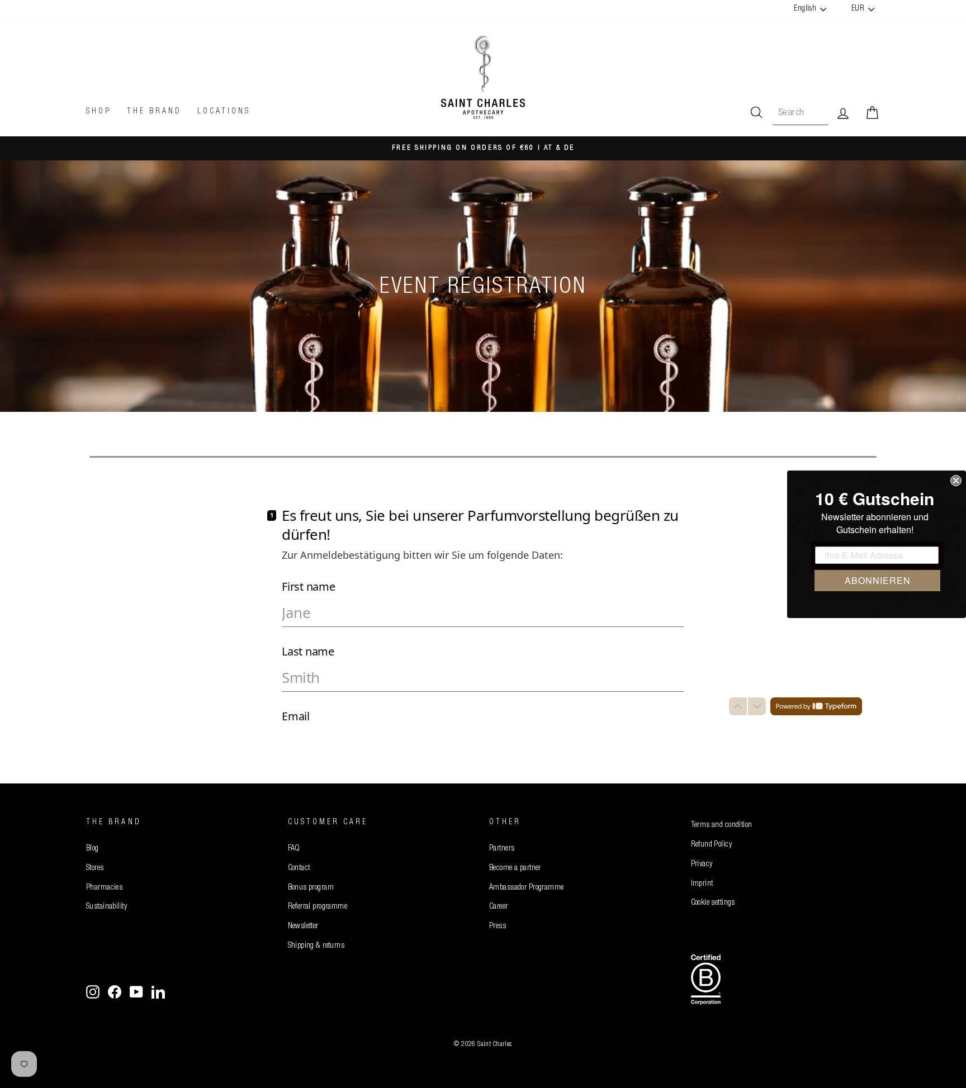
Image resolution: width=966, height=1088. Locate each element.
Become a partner (515, 868)
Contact (299, 868)
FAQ (294, 849)
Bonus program (311, 888)
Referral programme (318, 907)
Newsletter (303, 926)
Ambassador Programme (526, 888)
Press (497, 926)
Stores (95, 868)
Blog (92, 849)
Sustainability (106, 907)
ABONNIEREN (878, 580)
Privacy (702, 864)
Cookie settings (713, 903)
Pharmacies (104, 888)
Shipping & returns (316, 946)
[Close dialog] (956, 480)
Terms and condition (721, 825)
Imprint (702, 884)
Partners (501, 849)
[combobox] (800, 113)
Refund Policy (711, 845)
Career (498, 907)
